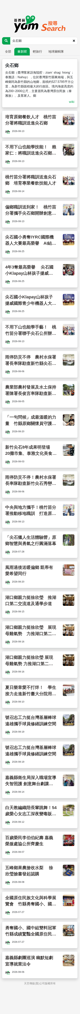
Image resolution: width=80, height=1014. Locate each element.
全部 (8, 51)
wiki (71, 101)
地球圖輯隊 (56, 51)
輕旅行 (37, 51)
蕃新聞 (22, 51)
